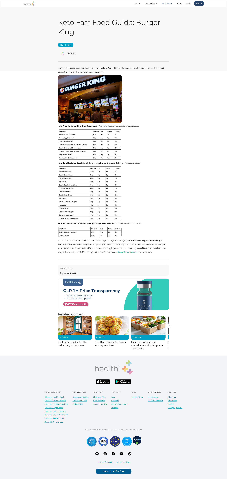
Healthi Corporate (155, 401)
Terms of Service (105, 462)
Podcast (114, 408)
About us (172, 397)
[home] (29, 3)
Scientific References (54, 422)
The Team (172, 401)
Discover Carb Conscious (55, 401)
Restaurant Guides (80, 397)
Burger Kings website (127, 252)
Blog (113, 397)
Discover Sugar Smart (54, 408)
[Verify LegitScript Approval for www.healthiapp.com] (137, 440)
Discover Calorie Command (56, 415)
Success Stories (100, 404)
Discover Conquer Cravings (56, 404)
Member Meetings (119, 404)
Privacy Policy (123, 462)
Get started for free (113, 471)
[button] (137, 3)
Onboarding (78, 404)
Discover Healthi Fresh (54, 397)
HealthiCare (153, 397)
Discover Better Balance (55, 411)
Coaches (115, 401)
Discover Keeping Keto (54, 418)
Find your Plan (99, 397)
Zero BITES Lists (80, 401)
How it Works (99, 401)
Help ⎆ (171, 404)
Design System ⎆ (175, 408)
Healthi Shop (137, 397)
